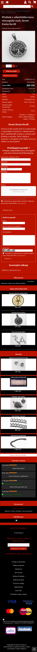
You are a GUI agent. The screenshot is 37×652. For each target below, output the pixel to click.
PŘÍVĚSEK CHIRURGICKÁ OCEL (11, 270)
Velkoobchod (18, 587)
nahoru (34, 649)
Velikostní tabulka (18, 576)
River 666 (18, 591)
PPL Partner (18, 573)
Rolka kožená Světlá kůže (18, 377)
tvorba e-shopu (25, 647)
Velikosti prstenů (18, 580)
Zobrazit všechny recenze (9, 499)
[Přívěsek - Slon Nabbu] (18, 403)
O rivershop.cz (19, 533)
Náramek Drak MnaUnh (18, 435)
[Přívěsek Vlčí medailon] (18, 319)
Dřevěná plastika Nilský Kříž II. (18, 293)
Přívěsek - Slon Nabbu (18, 396)
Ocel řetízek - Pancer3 (18, 416)
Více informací (22, 203)
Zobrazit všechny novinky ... (18, 455)
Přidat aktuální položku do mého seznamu (14, 281)
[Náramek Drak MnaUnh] (18, 442)
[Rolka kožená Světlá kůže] (18, 384)
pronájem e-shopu (14, 649)
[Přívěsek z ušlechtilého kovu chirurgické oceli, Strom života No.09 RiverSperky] (18, 46)
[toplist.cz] (18, 520)
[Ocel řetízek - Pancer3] (18, 423)
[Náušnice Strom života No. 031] (18, 365)
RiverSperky (31, 82)
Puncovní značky (18, 583)
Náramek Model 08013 (18, 332)
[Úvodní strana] (7, 3)
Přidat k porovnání (18, 508)
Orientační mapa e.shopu (18, 594)
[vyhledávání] (29, 3)
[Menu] (2, 2)
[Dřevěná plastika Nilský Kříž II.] (18, 300)
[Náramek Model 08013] (18, 339)
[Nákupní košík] (34, 3)
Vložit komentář (8, 217)
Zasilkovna (18, 569)
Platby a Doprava (18, 565)
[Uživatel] (25, 3)
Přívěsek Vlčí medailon (18, 312)
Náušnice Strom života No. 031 (18, 358)
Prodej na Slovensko (18, 562)
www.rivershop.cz (20, 645)
